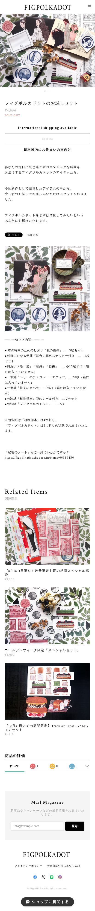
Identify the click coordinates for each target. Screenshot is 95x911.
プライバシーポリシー (28, 865)
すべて (14, 766)
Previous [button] (7, 50)
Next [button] (88, 50)
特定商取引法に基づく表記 (63, 865)
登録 (75, 826)
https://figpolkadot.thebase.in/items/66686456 (39, 457)
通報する (33, 235)
